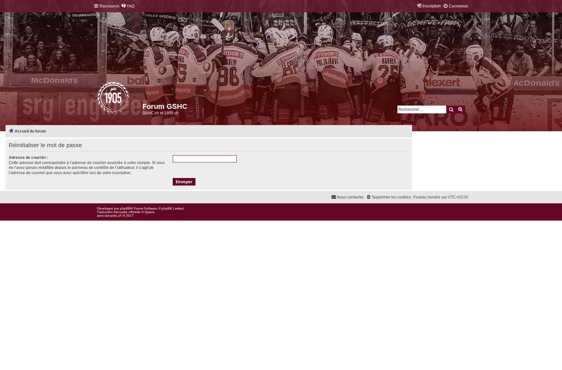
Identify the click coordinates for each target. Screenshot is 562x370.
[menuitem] (127, 6)
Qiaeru (150, 212)
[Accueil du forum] (97, 99)
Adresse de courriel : (28, 157)
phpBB (125, 208)
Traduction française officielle (118, 212)
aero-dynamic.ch (109, 215)
